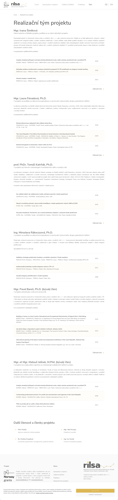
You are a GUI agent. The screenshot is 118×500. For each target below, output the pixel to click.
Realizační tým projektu (60, 481)
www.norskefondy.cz (22, 480)
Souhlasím (95, 490)
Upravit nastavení (95, 494)
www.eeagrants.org (37, 480)
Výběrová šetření (68, 4)
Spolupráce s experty (50, 4)
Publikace (81, 4)
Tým (90, 4)
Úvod (37, 4)
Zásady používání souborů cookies (44, 493)
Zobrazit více (97, 89)
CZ (106, 4)
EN (111, 4)
